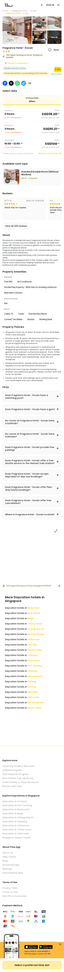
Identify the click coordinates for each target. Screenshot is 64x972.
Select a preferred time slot (32, 965)
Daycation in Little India (15, 833)
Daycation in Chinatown (16, 825)
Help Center (9, 856)
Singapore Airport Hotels (16, 837)
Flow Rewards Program (15, 774)
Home (5, 11)
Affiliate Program (12, 770)
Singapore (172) (19, 11)
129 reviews (56, 74)
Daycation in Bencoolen (15, 809)
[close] (60, 944)
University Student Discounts (18, 766)
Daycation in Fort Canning (17, 805)
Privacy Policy (10, 888)
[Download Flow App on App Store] (31, 947)
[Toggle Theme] (42, 5)
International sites (12, 872)
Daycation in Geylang (14, 821)
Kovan (34, 11)
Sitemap (7, 868)
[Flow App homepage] (8, 5)
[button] (17, 30)
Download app (10, 864)
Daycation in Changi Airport (18, 817)
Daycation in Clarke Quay (16, 829)
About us (7, 852)
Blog (5, 860)
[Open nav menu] (58, 5)
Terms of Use (10, 892)
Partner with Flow (12, 786)
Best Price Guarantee (48, 153)
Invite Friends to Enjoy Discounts (20, 782)
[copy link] (29, 83)
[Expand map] (56, 531)
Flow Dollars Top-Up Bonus (17, 778)
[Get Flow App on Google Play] (46, 947)
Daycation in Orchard (14, 801)
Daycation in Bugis (12, 813)
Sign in (50, 5)
